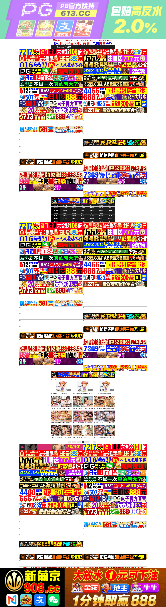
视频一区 (56, 205)
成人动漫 (110, 205)
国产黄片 (65, 218)
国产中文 (65, 221)
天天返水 (110, 213)
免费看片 (56, 221)
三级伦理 (65, 207)
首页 (70, 441)
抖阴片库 (56, 218)
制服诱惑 (110, 218)
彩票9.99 (92, 213)
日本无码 (83, 205)
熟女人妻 (74, 218)
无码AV (55, 215)
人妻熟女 (92, 207)
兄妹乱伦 (74, 221)
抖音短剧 (65, 215)
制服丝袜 (101, 207)
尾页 (95, 441)
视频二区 (56, 207)
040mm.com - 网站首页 (63, 47)
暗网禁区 (92, 218)
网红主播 (74, 205)
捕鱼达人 (65, 213)
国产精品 (65, 205)
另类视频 (110, 207)
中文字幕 (74, 207)
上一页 (74, 441)
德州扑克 (83, 213)
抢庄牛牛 (74, 213)
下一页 (86, 441)
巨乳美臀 (83, 207)
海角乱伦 (101, 218)
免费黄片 (83, 218)
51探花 (83, 215)
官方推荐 (56, 213)
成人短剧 (83, 221)
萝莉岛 (110, 215)
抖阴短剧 (101, 221)
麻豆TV (74, 215)
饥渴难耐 (74, 210)
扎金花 (101, 213)
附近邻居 (65, 210)
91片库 (92, 215)
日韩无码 (110, 221)
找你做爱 (83, 210)
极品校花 (92, 221)
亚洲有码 (92, 205)
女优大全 (101, 215)
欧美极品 (101, 205)
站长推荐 (56, 210)
